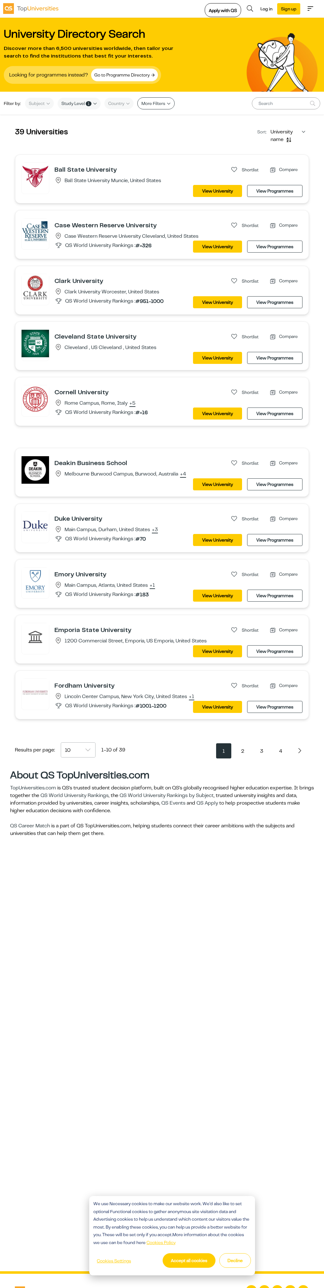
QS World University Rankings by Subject (167, 795)
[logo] (31, 8)
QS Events (173, 803)
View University (217, 191)
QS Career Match (30, 826)
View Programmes (274, 191)
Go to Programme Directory (122, 75)
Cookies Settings (114, 1261)
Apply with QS (223, 10)
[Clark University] (35, 288)
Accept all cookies (189, 1260)
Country (116, 103)
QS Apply (207, 803)
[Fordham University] (35, 692)
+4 (183, 474)
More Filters (153, 103)
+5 (132, 403)
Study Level (75, 103)
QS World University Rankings (74, 795)
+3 (155, 529)
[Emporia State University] (35, 637)
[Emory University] (35, 581)
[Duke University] (35, 525)
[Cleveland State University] (35, 343)
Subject (37, 103)
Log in (266, 9)
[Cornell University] (35, 399)
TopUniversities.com (33, 788)
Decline (235, 1260)
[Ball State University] (35, 176)
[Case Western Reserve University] (35, 232)
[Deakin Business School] (35, 470)
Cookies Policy (161, 1242)
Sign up (288, 9)
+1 (152, 585)
